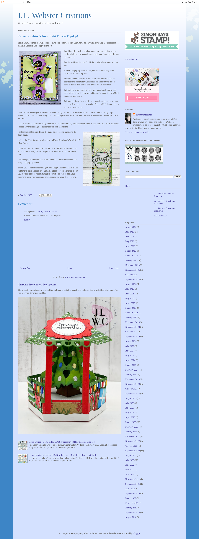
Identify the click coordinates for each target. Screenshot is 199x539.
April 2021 (130, 488)
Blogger (136, 533)
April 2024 (130, 360)
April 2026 (130, 246)
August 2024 (130, 341)
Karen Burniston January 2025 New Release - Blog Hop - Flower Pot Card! (62, 455)
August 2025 (130, 284)
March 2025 (130, 308)
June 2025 (129, 294)
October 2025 (131, 274)
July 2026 (129, 232)
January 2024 (131, 374)
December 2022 (132, 436)
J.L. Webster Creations (55, 15)
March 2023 (130, 422)
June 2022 (129, 465)
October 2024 (131, 332)
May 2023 (129, 412)
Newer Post (25, 268)
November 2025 (132, 270)
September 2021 (132, 484)
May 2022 (129, 469)
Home (69, 268)
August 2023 (130, 398)
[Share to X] (45, 195)
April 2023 (130, 417)
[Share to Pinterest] (50, 195)
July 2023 (129, 403)
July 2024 (129, 346)
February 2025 (131, 312)
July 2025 (129, 289)
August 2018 (130, 517)
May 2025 (129, 298)
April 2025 (130, 303)
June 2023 (129, 408)
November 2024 (132, 327)
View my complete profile (137, 132)
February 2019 (131, 503)
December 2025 (132, 265)
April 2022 (130, 474)
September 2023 (132, 393)
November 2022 (132, 441)
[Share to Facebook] (48, 195)
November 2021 (132, 479)
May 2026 (129, 241)
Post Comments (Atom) (75, 277)
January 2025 (131, 317)
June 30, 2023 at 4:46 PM (47, 211)
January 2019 (131, 508)
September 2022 (132, 451)
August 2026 (130, 227)
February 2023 (131, 427)
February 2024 (131, 370)
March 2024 (130, 365)
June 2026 (129, 236)
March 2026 (130, 251)
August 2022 (130, 455)
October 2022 (131, 446)
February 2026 (131, 255)
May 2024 (129, 355)
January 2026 (131, 260)
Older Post (114, 268)
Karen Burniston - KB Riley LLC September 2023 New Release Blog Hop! (62, 442)
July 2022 (129, 460)
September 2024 (132, 336)
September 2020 (132, 493)
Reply (27, 220)
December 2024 (132, 322)
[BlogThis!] (42, 195)
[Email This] (40, 195)
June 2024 (129, 351)
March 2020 (130, 498)
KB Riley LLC (161, 216)
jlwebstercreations (144, 115)
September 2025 (132, 279)
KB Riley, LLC (132, 59)
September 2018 (132, 512)
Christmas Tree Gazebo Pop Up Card (37, 284)
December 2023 (132, 379)
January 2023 (131, 431)
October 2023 (131, 389)
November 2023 (132, 384)
